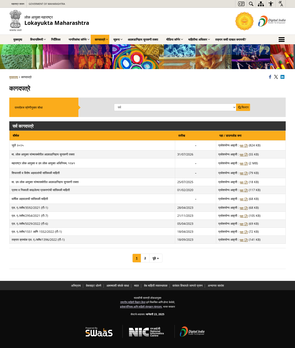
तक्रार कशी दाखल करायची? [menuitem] (230, 39)
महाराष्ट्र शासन (17, 3)
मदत (136, 285)
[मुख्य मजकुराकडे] (241, 3)
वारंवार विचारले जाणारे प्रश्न (188, 285)
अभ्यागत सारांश (216, 285)
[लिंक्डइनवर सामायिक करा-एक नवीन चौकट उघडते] (283, 77)
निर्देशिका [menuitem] (55, 39)
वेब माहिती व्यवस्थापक (155, 285)
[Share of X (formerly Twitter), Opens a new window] (276, 77)
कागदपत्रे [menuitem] (100, 39)
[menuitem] (251, 4)
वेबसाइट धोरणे (93, 285)
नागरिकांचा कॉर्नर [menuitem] (78, 39)
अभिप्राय (76, 285)
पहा (242, 146)
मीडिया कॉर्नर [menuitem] (173, 39)
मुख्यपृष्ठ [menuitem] (17, 39)
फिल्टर (245, 107)
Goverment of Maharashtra (47, 3)
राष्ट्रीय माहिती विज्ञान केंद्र (133, 302)
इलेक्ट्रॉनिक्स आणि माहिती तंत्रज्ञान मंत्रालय (141, 306)
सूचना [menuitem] (116, 39)
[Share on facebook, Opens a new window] (270, 77)
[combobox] (280, 3)
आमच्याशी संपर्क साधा (117, 285)
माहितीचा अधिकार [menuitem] (197, 39)
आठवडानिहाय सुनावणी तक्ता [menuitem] (143, 39)
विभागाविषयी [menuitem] (36, 39)
